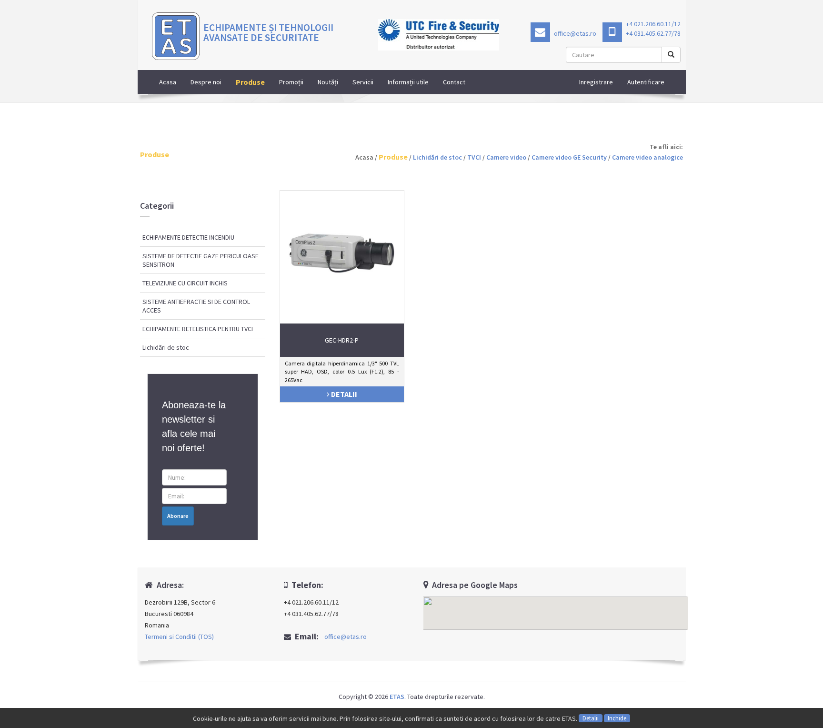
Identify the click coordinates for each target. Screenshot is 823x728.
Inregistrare (596, 82)
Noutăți (328, 82)
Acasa (167, 82)
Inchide (617, 718)
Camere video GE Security (569, 157)
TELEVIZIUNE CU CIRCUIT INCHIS (185, 283)
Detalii (590, 718)
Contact (454, 82)
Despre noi (206, 82)
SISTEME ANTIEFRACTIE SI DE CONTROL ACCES (196, 305)
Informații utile (408, 82)
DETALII (343, 394)
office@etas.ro (574, 33)
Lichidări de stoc (437, 157)
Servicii (362, 82)
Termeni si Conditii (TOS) (179, 636)
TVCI (474, 157)
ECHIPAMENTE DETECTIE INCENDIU (188, 237)
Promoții (291, 82)
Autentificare (645, 82)
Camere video (506, 157)
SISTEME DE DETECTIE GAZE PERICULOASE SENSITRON (200, 260)
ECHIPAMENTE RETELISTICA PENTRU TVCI (197, 328)
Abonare (178, 515)
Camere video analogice (647, 157)
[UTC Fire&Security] (439, 35)
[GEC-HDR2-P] (342, 251)
